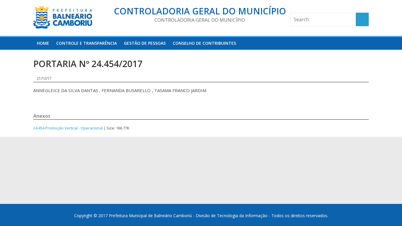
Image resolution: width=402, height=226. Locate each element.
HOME (43, 43)
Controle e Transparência (86, 43)
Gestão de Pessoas (145, 43)
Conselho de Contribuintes (204, 43)
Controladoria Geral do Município (200, 11)
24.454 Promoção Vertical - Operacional (68, 128)
